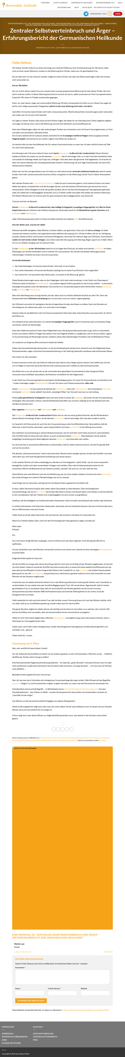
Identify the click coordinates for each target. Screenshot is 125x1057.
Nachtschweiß (42, 283)
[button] (101, 13)
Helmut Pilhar (82, 48)
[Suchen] (122, 7)
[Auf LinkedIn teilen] (71, 729)
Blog (4, 1050)
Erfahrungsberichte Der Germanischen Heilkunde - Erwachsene (86, 24)
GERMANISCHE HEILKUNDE (81, 3)
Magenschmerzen (59, 25)
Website (84, 988)
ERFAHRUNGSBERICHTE (105, 3)
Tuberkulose (30, 213)
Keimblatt (106, 286)
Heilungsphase (81, 389)
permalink (102, 740)
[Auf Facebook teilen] (54, 729)
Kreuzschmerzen (33, 25)
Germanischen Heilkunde (44, 183)
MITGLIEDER (87, 7)
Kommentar (20, 967)
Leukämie (46, 25)
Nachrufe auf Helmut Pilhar (107, 7)
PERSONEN (45, 3)
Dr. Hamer (41, 492)
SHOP (76, 7)
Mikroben (107, 389)
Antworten (108, 952)
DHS (76, 219)
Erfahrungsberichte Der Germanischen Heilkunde (31, 24)
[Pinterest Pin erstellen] (67, 729)
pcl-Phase (21, 289)
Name (18, 988)
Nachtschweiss (76, 25)
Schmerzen (64, 153)
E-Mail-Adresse (54, 988)
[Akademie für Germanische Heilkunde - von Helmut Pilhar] (19, 5)
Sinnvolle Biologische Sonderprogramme (81, 689)
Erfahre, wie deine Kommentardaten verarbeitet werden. (85, 1010)
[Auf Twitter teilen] (58, 729)
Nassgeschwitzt (92, 25)
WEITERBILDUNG (64, 7)
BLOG (120, 3)
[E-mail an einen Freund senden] (63, 729)
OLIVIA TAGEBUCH (60, 3)
